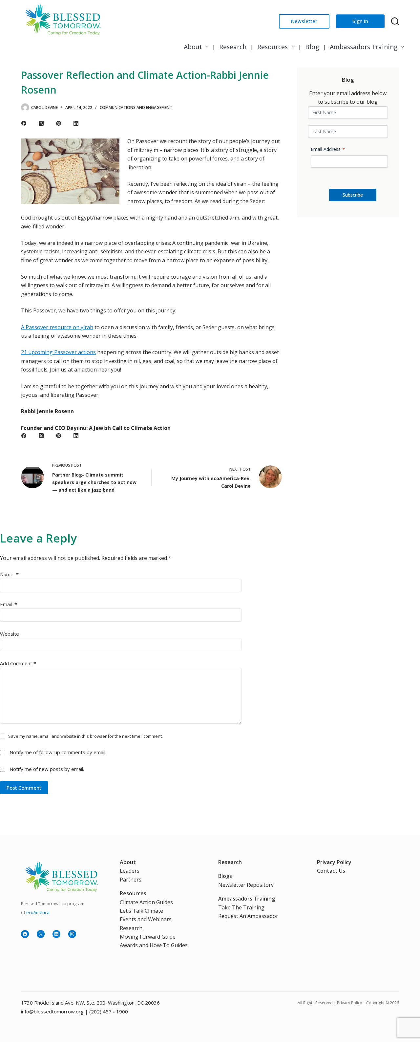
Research (232, 47)
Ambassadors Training (363, 47)
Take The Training (241, 907)
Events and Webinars (146, 919)
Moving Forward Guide (148, 936)
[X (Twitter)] (41, 123)
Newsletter (304, 21)
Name (9, 574)
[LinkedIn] (76, 123)
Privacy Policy (334, 862)
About (193, 47)
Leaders (129, 870)
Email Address (328, 149)
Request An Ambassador (248, 916)
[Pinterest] (58, 123)
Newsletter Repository (246, 884)
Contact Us (331, 870)
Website (9, 633)
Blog (312, 47)
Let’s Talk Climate (141, 910)
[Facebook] (24, 123)
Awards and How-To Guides (154, 945)
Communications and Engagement (136, 107)
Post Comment (24, 787)
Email (8, 604)
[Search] (395, 21)
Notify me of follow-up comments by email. (58, 752)
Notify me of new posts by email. (47, 769)
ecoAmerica (38, 912)
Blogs (225, 876)
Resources (272, 47)
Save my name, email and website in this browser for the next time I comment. (85, 736)
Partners (130, 879)
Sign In (360, 21)
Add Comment (18, 663)
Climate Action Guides (146, 902)
